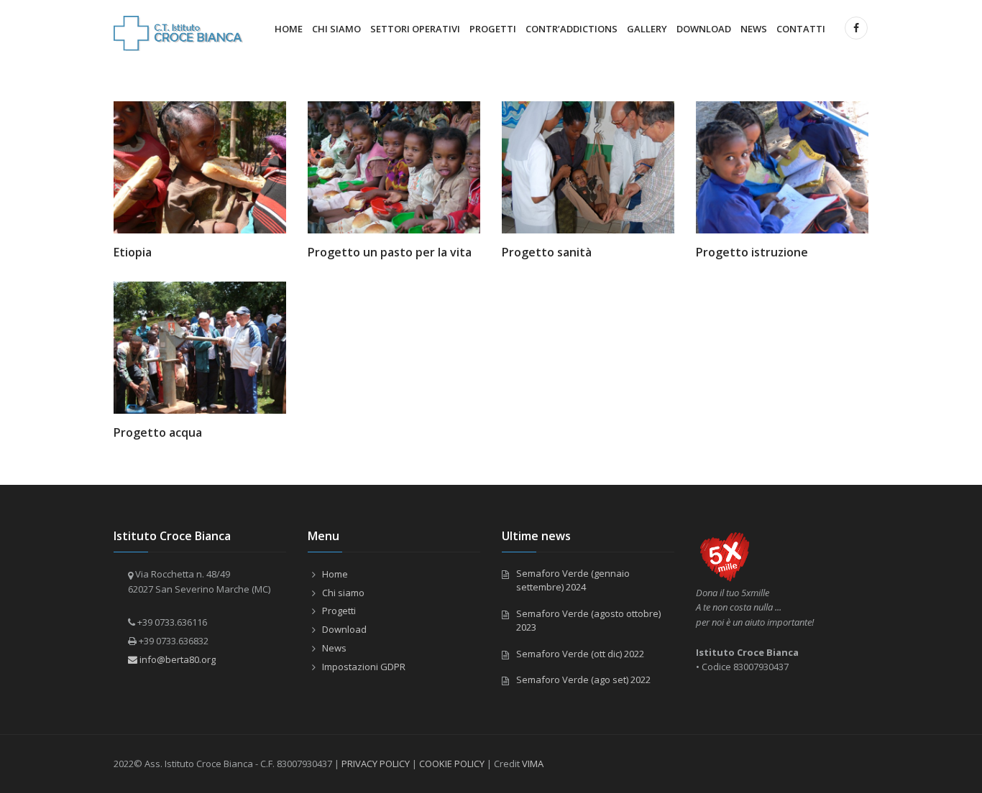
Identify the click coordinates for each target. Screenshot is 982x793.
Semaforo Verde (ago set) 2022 (583, 679)
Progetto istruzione (752, 252)
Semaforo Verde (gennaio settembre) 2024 (573, 580)
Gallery (647, 28)
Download (703, 28)
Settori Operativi (415, 28)
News (753, 28)
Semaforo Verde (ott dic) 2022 (580, 653)
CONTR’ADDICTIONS (572, 28)
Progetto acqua (158, 432)
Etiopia (133, 252)
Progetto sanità (547, 252)
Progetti (492, 28)
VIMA (532, 763)
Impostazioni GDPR (363, 666)
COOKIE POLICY (452, 763)
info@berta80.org (176, 659)
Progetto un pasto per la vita (390, 252)
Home (289, 28)
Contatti (800, 28)
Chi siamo (336, 28)
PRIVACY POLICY (375, 763)
